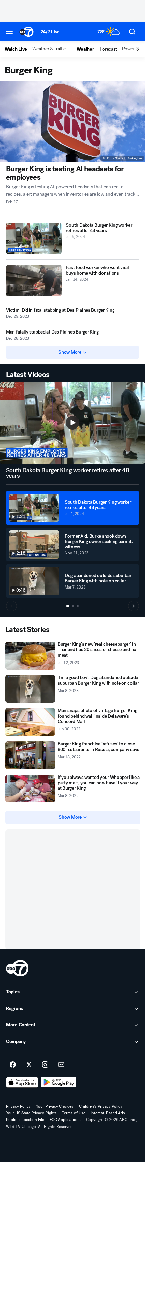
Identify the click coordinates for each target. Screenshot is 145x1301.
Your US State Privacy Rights (31, 1113)
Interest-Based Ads (108, 1113)
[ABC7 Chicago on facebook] (13, 1065)
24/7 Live (50, 32)
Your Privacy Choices (55, 1106)
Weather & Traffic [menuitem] (48, 48)
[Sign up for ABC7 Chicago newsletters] (61, 1065)
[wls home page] (17, 968)
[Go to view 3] (78, 606)
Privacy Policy (18, 1106)
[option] (18, 49)
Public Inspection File (25, 1120)
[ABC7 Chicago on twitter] (29, 1065)
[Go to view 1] (67, 606)
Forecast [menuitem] (108, 49)
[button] (9, 31)
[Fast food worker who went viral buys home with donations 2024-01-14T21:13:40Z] (34, 280)
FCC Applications (65, 1120)
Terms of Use (73, 1113)
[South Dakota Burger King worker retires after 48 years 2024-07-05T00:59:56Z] (34, 238)
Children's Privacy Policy (100, 1106)
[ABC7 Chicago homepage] (26, 31)
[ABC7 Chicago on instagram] (45, 1065)
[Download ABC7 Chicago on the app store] (22, 1082)
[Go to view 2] (73, 606)
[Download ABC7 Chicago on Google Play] (59, 1082)
